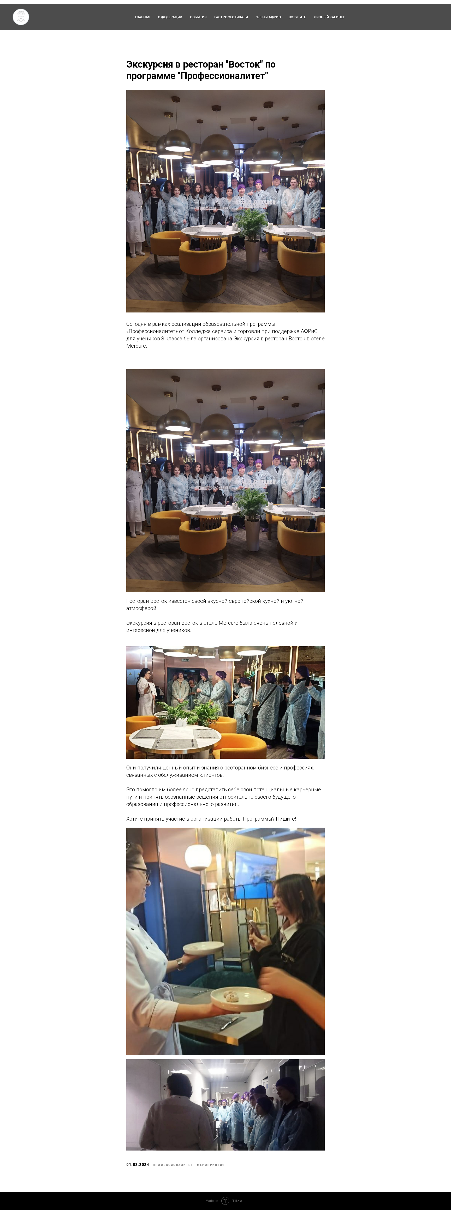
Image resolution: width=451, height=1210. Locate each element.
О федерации (170, 17)
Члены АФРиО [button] (268, 17)
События (198, 17)
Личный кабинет (329, 17)
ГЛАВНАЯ (142, 17)
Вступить (297, 17)
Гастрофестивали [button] (231, 17)
